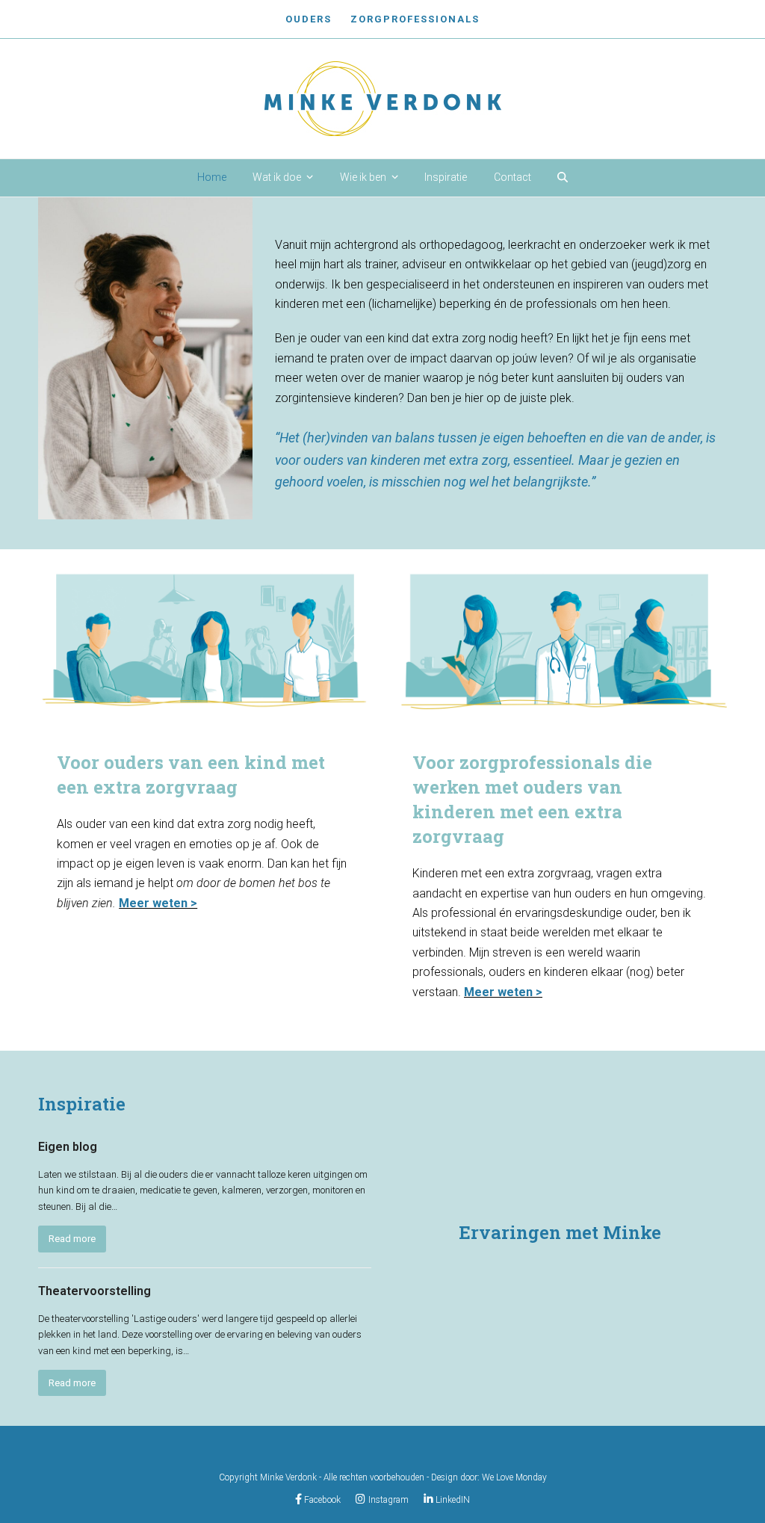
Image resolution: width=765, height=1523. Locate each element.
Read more (72, 1238)
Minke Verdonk (288, 1477)
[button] (562, 178)
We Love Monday (514, 1477)
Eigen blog (67, 1147)
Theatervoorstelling (94, 1291)
